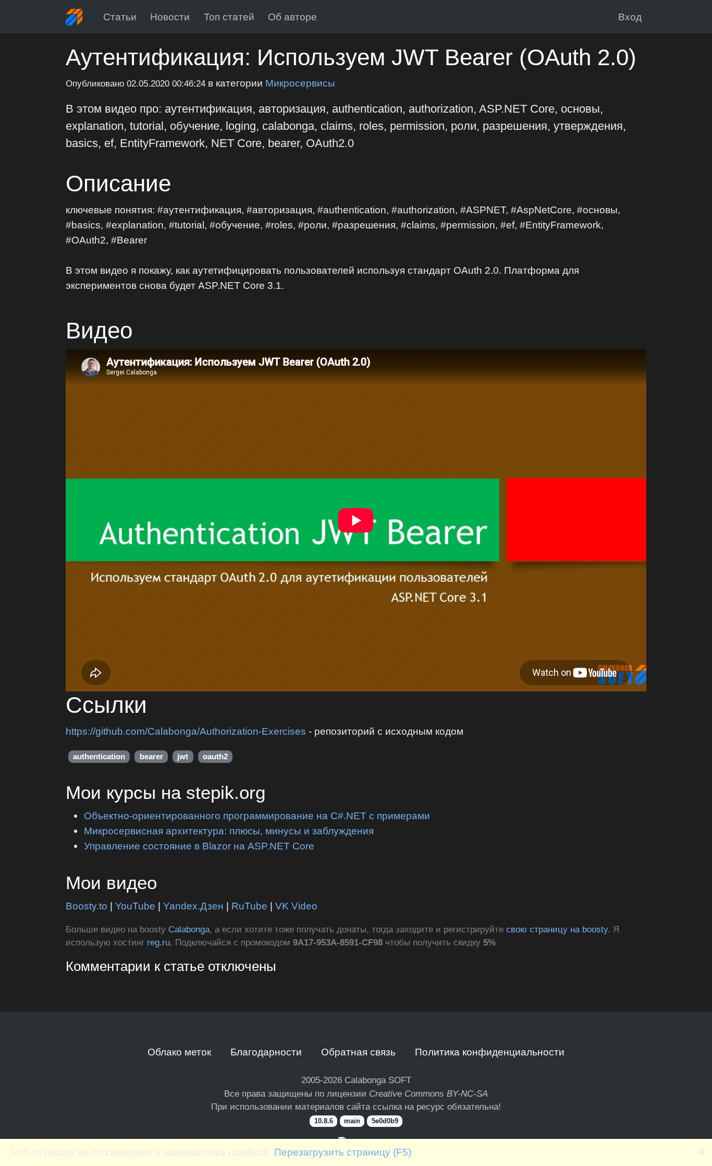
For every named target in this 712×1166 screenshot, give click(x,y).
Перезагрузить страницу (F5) (342, 1152)
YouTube (135, 906)
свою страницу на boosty (557, 929)
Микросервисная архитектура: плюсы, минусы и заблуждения (229, 830)
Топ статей (229, 16)
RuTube (249, 906)
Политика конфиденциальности (489, 1052)
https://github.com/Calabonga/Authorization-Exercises (186, 731)
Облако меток (179, 1052)
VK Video (296, 906)
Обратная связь (358, 1052)
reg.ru (158, 943)
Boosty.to (86, 906)
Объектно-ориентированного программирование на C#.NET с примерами (257, 815)
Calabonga (189, 929)
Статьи (120, 16)
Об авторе (292, 16)
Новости (170, 16)
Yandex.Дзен (193, 906)
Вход (630, 16)
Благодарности (266, 1052)
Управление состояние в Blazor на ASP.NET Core (199, 846)
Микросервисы (300, 83)
